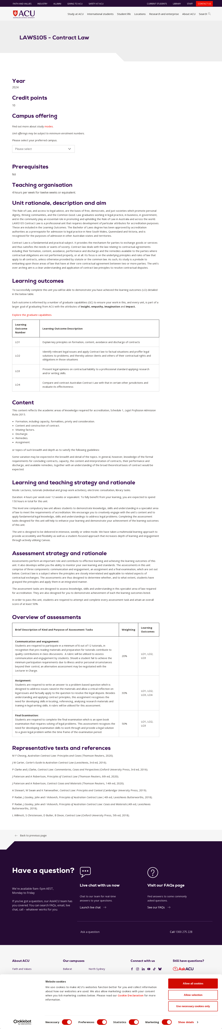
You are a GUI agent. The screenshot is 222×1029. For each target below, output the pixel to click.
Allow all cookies (193, 983)
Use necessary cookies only (193, 1006)
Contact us (204, 3)
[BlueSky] (159, 969)
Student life (124, 14)
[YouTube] (148, 969)
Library (177, 3)
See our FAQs (156, 907)
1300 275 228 (183, 932)
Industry (42, 3)
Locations (140, 14)
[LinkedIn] (143, 969)
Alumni (57, 3)
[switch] (102, 1022)
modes (49, 126)
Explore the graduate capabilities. (32, 315)
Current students (157, 3)
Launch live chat (90, 907)
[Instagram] (137, 969)
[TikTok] (154, 969)
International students (100, 14)
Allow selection (193, 994)
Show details (186, 1022)
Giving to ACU (75, 3)
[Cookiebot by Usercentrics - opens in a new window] (22, 1022)
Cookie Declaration (131, 995)
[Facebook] (132, 969)
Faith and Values (22, 3)
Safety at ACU (96, 3)
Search (203, 14)
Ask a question (90, 932)
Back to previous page (33, 835)
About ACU (188, 14)
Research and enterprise (164, 14)
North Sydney (97, 969)
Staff (190, 3)
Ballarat (67, 969)
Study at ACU (76, 14)
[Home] (24, 14)
